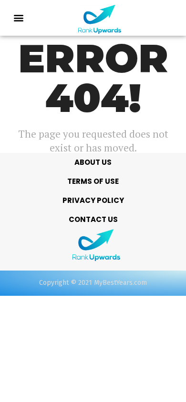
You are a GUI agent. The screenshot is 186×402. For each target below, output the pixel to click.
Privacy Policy (93, 200)
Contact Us (93, 219)
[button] (19, 18)
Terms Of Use (93, 181)
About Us (93, 162)
